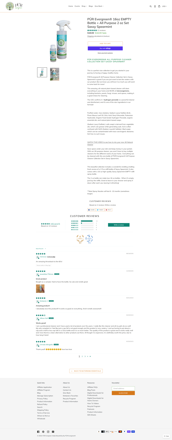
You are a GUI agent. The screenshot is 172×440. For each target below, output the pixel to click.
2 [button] (82, 356)
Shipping (90, 36)
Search (39, 407)
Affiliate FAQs (92, 387)
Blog (38, 393)
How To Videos (93, 403)
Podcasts (90, 409)
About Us (66, 387)
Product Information (44, 401)
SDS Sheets (91, 415)
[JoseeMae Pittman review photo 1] (40, 288)
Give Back (66, 393)
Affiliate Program (43, 390)
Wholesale (41, 419)
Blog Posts (91, 390)
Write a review (110, 205)
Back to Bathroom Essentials (87, 371)
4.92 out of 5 (55, 224)
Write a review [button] (119, 225)
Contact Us (67, 390)
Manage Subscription (45, 396)
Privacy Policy (42, 399)
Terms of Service (43, 413)
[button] (92, 30)
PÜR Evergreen (47, 436)
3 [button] (85, 356)
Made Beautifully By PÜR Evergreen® (64, 436)
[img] (40, 254)
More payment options (105, 53)
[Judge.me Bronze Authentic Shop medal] (80, 238)
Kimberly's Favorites (70, 396)
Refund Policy (42, 404)
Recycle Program (69, 399)
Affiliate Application (44, 387)
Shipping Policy (43, 410)
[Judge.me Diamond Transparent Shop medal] (89, 238)
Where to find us (43, 416)
